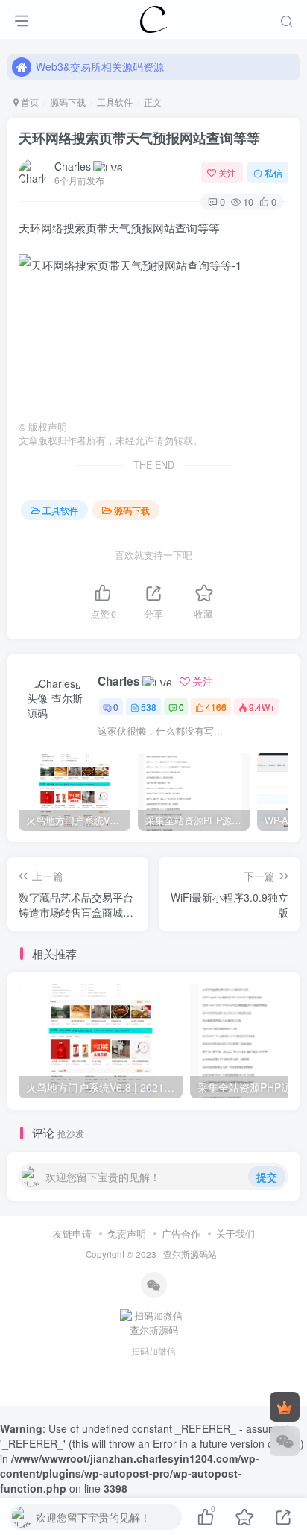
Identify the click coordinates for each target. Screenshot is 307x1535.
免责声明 (126, 1234)
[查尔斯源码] (153, 17)
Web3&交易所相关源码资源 (100, 66)
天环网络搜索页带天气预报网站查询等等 (139, 138)
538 (148, 706)
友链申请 (72, 1234)
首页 (29, 101)
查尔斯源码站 (190, 1254)
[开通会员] (285, 1407)
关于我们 (235, 1234)
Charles (72, 166)
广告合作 (181, 1234)
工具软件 (115, 101)
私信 (273, 172)
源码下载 (68, 101)
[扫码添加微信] (285, 1441)
